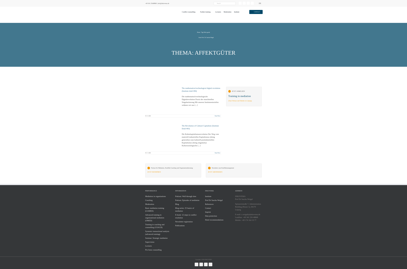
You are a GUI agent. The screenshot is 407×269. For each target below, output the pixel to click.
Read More (217, 116)
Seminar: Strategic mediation (156, 238)
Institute (208, 196)
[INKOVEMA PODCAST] (173, 170)
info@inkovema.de (163, 3)
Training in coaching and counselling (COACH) (154, 225)
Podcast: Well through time (185, 196)
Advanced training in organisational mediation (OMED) (154, 218)
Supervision (149, 242)
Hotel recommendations (214, 220)
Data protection (211, 216)
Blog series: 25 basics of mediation (184, 209)
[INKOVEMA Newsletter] (244, 96)
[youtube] (252, 3)
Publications (180, 226)
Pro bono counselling (153, 250)
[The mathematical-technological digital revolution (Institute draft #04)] (162, 99)
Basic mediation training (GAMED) (154, 209)
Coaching (149, 200)
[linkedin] (240, 3)
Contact (208, 208)
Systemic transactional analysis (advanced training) (157, 232)
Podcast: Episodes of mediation (187, 200)
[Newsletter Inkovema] (234, 170)
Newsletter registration (184, 222)
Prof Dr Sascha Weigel (214, 200)
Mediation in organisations (155, 196)
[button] (256, 12)
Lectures (148, 246)
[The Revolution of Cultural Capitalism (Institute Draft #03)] (162, 134)
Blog (177, 204)
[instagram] (248, 3)
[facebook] (244, 3)
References (209, 204)
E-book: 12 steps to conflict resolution (186, 216)
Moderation (149, 204)
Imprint (208, 212)
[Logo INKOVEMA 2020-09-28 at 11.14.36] (157, 8)
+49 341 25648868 (151, 3)
